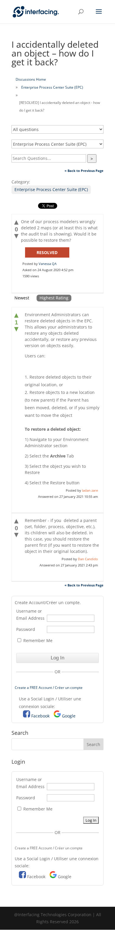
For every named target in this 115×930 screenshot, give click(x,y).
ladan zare (90, 490)
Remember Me (37, 640)
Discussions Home (31, 79)
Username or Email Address (30, 614)
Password (25, 629)
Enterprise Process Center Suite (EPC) (52, 87)
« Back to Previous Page (84, 170)
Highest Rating (54, 298)
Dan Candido (88, 559)
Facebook (40, 716)
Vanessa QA (48, 263)
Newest (21, 298)
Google (68, 716)
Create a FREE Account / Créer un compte (49, 687)
